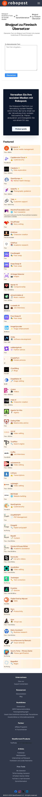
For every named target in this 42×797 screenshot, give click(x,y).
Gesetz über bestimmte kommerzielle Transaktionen (21, 714)
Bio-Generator (21, 770)
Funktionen (21, 753)
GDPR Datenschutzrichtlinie (21, 709)
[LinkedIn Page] (27, 791)
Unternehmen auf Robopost (21, 758)
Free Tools (21, 767)
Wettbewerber (21, 755)
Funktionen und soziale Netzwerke (21, 760)
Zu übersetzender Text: (12, 44)
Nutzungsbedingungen (21, 712)
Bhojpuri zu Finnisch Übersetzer (36, 16)
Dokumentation (21, 694)
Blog (21, 696)
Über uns (21, 681)
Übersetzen (11, 75)
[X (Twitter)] (23, 791)
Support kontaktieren (21, 684)
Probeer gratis (21, 129)
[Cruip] (15, 3)
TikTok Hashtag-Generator (21, 773)
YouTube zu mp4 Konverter (21, 778)
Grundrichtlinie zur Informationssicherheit (21, 717)
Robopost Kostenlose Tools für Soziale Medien (7, 16)
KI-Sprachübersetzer (22, 16)
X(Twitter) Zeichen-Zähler (21, 776)
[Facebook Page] (15, 791)
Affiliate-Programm (21, 727)
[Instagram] (19, 791)
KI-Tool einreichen (21, 729)
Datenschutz (21, 706)
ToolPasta (13, 743)
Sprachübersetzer (21, 781)
